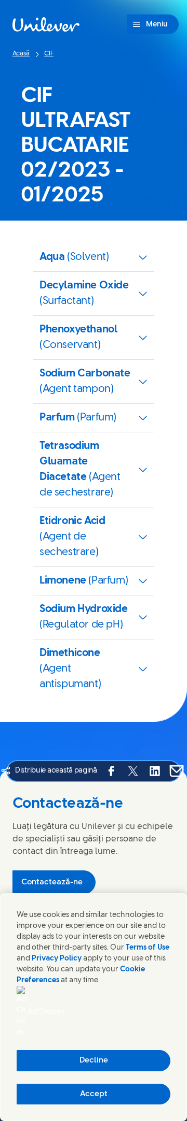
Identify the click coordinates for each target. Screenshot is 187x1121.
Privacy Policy (57, 959)
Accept (94, 1094)
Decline (93, 1060)
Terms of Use (147, 948)
